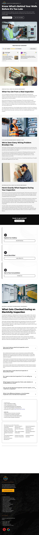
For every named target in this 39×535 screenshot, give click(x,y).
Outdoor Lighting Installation (7, 511)
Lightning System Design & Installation (9, 499)
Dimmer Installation (6, 501)
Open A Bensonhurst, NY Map (10, 403)
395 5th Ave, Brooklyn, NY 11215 (8, 525)
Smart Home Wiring (6, 506)
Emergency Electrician (6, 496)
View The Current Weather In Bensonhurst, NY (13, 407)
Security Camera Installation (7, 507)
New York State (22, 409)
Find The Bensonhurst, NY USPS (10, 405)
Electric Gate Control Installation (8, 510)
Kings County (16, 409)
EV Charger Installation (6, 505)
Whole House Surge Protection (8, 504)
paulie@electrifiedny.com (7, 524)
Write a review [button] (33, 48)
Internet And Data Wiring (7, 509)
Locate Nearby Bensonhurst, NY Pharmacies (13, 406)
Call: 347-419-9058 (8, 490)
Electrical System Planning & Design (8, 498)
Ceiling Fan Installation (6, 500)
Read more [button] (22, 60)
